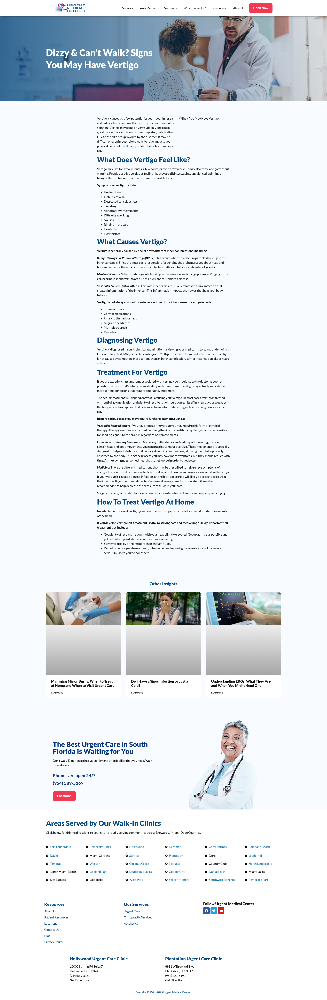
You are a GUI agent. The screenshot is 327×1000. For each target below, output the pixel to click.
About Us (239, 8)
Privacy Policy (53, 942)
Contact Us (51, 929)
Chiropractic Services (138, 917)
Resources (219, 8)
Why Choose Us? (195, 8)
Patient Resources (56, 917)
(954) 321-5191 (175, 975)
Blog (47, 936)
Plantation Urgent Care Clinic (193, 958)
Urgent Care (132, 911)
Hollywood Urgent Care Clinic (99, 958)
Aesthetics (131, 923)
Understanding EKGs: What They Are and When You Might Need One (241, 683)
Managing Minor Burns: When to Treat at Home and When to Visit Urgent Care (82, 683)
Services (127, 8)
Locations (50, 923)
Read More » (58, 692)
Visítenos (170, 8)
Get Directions (79, 980)
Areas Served (148, 8)
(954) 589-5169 (68, 783)
